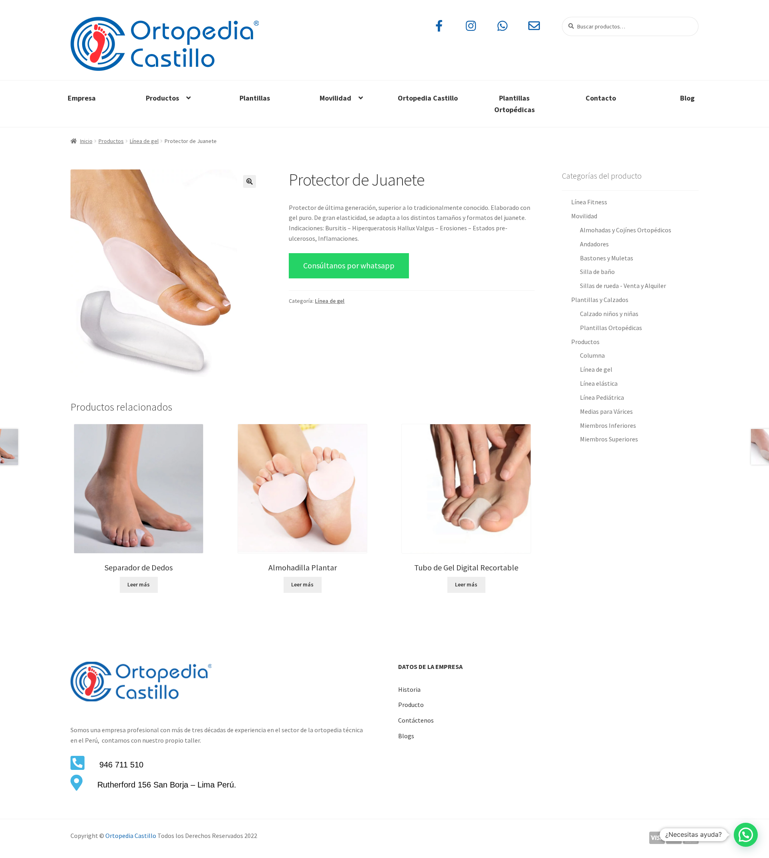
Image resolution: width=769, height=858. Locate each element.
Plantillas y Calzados (599, 300)
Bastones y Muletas (606, 258)
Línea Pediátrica (602, 397)
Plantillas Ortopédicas (514, 103)
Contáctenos (416, 720)
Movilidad (335, 98)
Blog (687, 98)
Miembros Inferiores (608, 425)
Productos (162, 98)
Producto (411, 705)
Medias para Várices (606, 411)
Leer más (138, 584)
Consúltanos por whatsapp (349, 265)
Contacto (601, 98)
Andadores (594, 244)
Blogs (406, 736)
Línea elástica (599, 383)
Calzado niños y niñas (609, 314)
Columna (592, 355)
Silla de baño (597, 272)
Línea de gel (144, 141)
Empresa (82, 98)
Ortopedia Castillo (428, 98)
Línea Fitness (589, 202)
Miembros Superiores (609, 439)
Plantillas (255, 98)
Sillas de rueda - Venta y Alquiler (623, 286)
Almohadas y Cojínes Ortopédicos (625, 230)
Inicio (86, 141)
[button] (249, 181)
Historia (409, 689)
